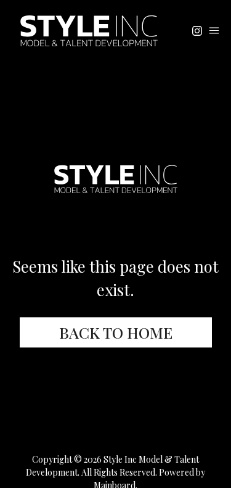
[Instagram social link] (197, 31)
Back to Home (115, 333)
